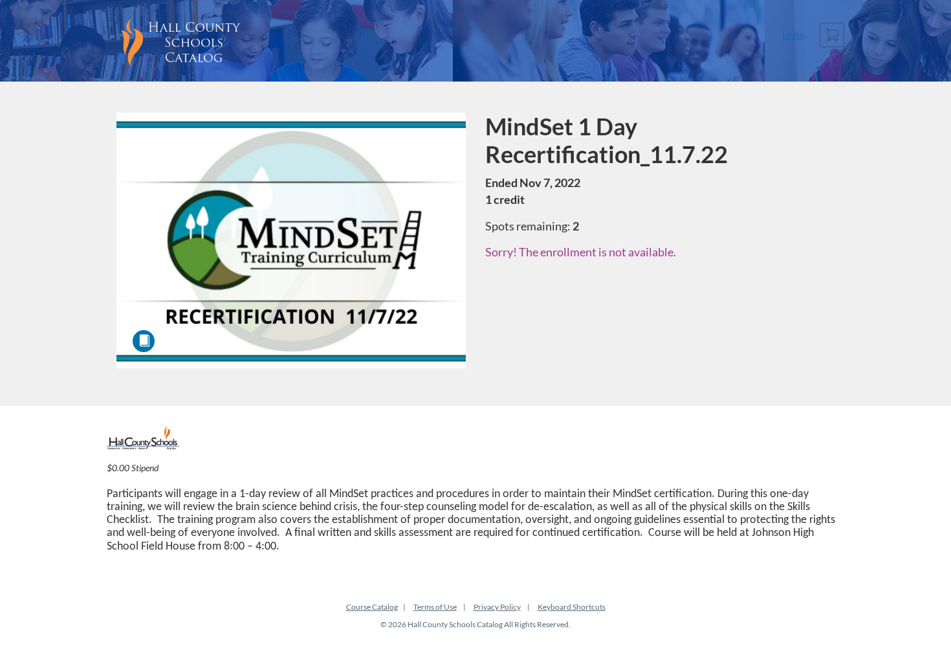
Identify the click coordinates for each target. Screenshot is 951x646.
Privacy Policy (497, 607)
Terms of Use (435, 607)
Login (793, 34)
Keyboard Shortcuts (572, 607)
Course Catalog (372, 607)
